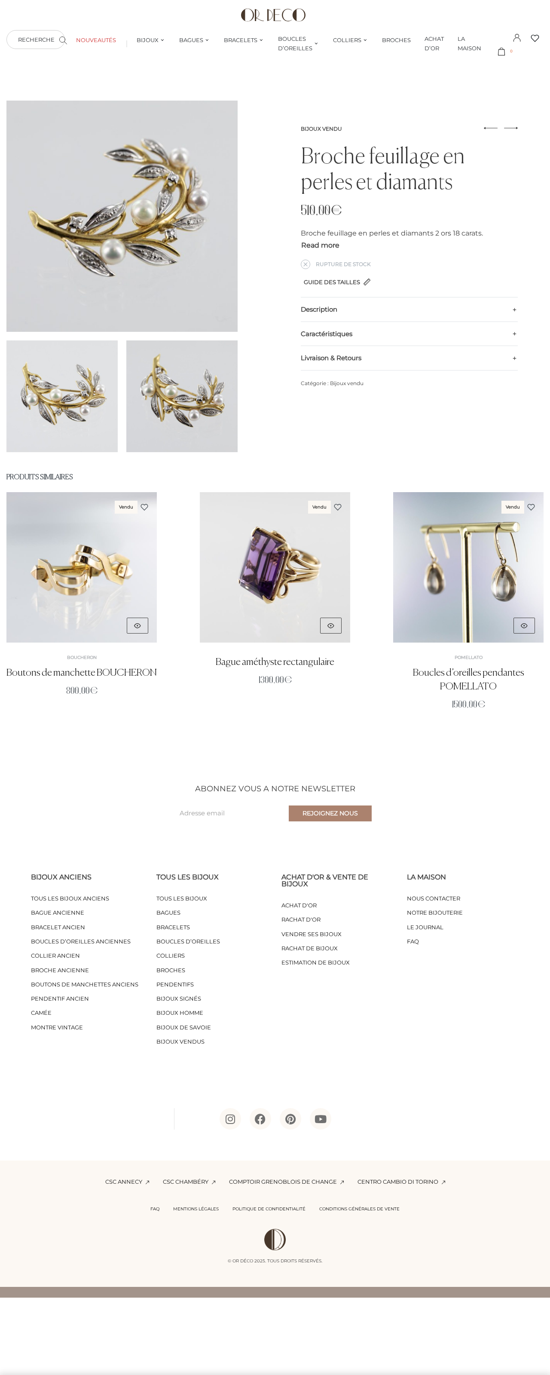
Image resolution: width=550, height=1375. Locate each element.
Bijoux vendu (321, 129)
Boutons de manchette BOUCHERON (81, 673)
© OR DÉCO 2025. (247, 1261)
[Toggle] (320, 245)
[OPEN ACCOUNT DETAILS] (517, 37)
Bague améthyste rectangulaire (275, 662)
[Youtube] (320, 1119)
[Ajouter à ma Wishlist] (144, 507)
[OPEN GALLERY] (122, 216)
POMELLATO (469, 657)
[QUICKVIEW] (137, 626)
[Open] (535, 38)
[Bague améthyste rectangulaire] (275, 567)
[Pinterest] (290, 1119)
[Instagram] (230, 1119)
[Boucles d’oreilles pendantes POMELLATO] (468, 567)
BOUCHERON (82, 657)
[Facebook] (260, 1119)
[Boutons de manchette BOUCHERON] (81, 567)
